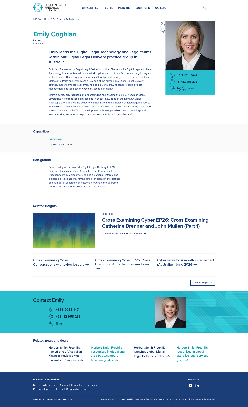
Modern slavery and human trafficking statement (122, 399)
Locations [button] (143, 8)
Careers (160, 8)
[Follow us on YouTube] (190, 385)
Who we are (49, 385)
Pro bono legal (41, 389)
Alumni (64, 385)
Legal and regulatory (178, 399)
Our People (58, 19)
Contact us (77, 385)
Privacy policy (195, 399)
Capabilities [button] (90, 8)
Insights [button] (124, 8)
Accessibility (161, 399)
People (108, 8)
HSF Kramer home (41, 19)
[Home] (53, 7)
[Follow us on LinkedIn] (197, 385)
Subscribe (92, 385)
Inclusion (58, 389)
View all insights (201, 282)
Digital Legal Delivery (60, 144)
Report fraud (209, 399)
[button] (205, 8)
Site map (149, 399)
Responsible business (78, 389)
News (36, 385)
